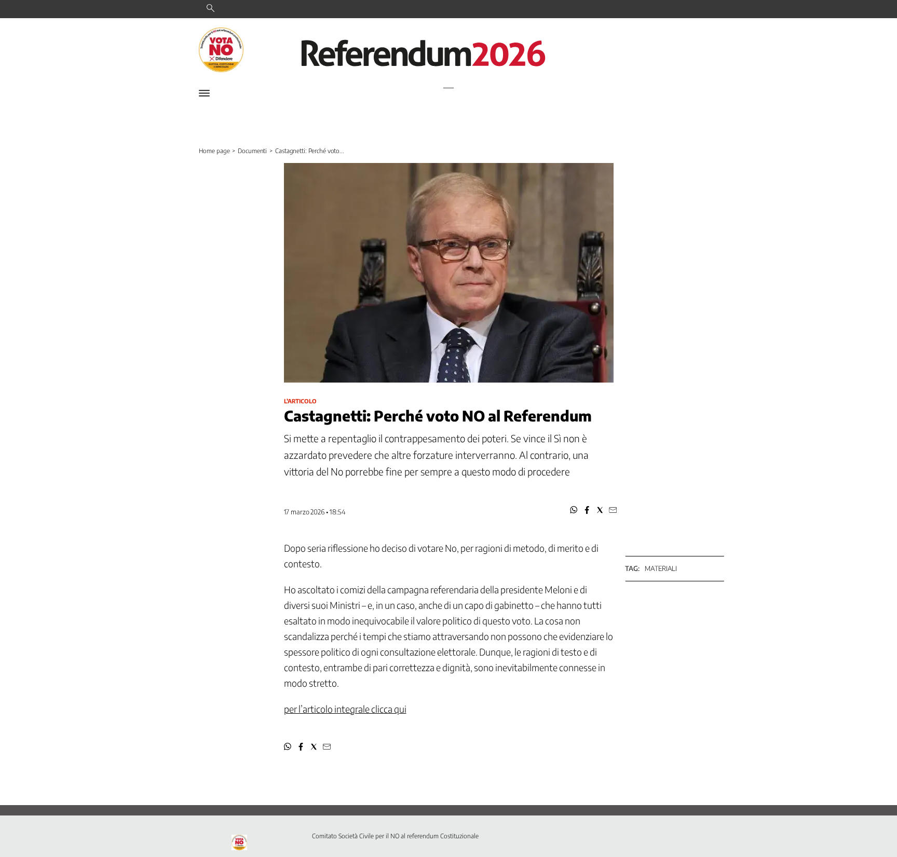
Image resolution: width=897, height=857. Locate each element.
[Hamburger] (204, 93)
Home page (214, 151)
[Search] (210, 8)
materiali (661, 568)
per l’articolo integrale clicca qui (345, 709)
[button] (574, 510)
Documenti (252, 151)
